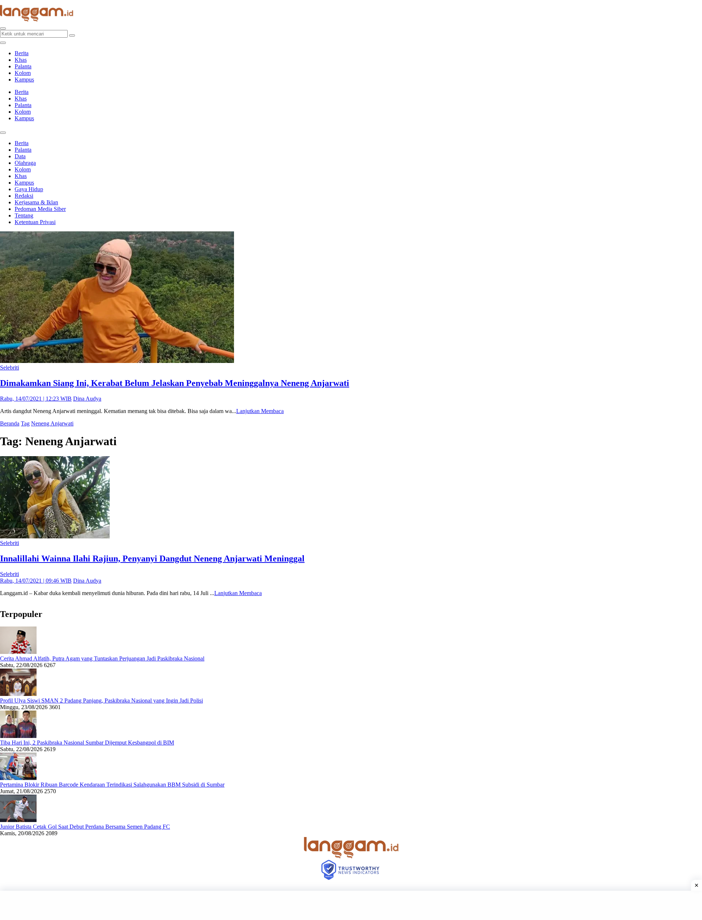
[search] (3, 28)
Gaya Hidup (29, 189)
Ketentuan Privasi (35, 222)
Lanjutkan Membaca (260, 411)
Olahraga (25, 163)
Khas (21, 60)
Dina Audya (87, 398)
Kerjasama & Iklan (36, 202)
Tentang (24, 215)
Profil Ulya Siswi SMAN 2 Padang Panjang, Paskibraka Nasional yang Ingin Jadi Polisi (101, 700)
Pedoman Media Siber (40, 209)
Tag (25, 423)
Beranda (9, 423)
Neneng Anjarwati (52, 423)
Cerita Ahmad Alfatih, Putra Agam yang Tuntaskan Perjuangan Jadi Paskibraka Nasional (102, 658)
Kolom (23, 73)
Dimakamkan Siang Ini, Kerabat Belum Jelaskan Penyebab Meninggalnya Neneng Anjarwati (174, 383)
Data (20, 156)
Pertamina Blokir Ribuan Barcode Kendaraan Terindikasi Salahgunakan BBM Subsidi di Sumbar (112, 784)
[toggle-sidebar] (3, 43)
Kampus (24, 79)
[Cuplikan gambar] (18, 652)
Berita (22, 53)
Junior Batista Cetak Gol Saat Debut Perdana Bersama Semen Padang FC (85, 827)
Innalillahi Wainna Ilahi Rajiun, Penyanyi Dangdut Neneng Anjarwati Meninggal (152, 558)
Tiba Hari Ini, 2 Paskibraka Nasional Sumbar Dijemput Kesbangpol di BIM (87, 742)
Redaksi (24, 196)
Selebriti (9, 367)
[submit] (72, 35)
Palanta (23, 66)
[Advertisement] (351, 905)
